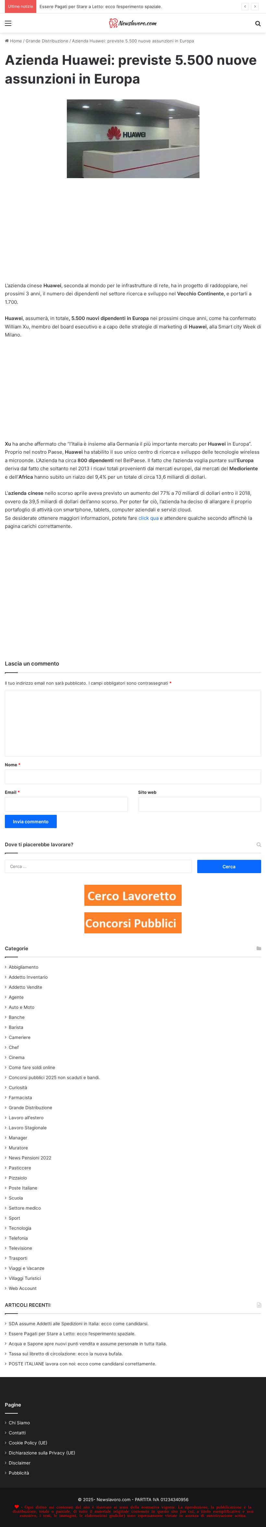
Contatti (17, 1432)
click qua (149, 518)
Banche (17, 1017)
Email (12, 792)
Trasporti (18, 1258)
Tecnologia (20, 1228)
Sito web (147, 792)
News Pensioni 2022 (30, 1157)
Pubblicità (19, 1473)
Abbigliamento (23, 967)
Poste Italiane (23, 1188)
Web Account (23, 1288)
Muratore (18, 1147)
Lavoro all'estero (26, 1117)
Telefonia (18, 1238)
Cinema (17, 1057)
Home (15, 40)
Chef (14, 1047)
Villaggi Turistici (25, 1278)
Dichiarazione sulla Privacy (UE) (42, 1452)
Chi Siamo (19, 1422)
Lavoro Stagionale (28, 1127)
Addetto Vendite (25, 987)
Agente (16, 997)
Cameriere (19, 1037)
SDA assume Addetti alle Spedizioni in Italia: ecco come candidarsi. (79, 1323)
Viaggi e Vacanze (26, 1268)
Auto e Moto (21, 1007)
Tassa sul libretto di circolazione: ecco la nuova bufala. (66, 1353)
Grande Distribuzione (47, 40)
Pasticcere (20, 1167)
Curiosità (18, 1087)
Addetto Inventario (28, 977)
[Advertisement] (133, 234)
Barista (16, 1027)
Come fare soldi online (32, 1067)
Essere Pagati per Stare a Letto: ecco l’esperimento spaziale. (72, 1333)
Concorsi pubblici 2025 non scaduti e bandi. (54, 1077)
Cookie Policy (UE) (28, 1442)
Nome (12, 764)
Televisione (20, 1248)
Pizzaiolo (18, 1177)
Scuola (16, 1198)
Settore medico (25, 1208)
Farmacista (20, 1097)
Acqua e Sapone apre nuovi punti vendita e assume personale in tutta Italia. (88, 1343)
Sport (14, 1218)
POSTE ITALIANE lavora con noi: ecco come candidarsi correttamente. (82, 1363)
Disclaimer (19, 1462)
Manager (18, 1137)
